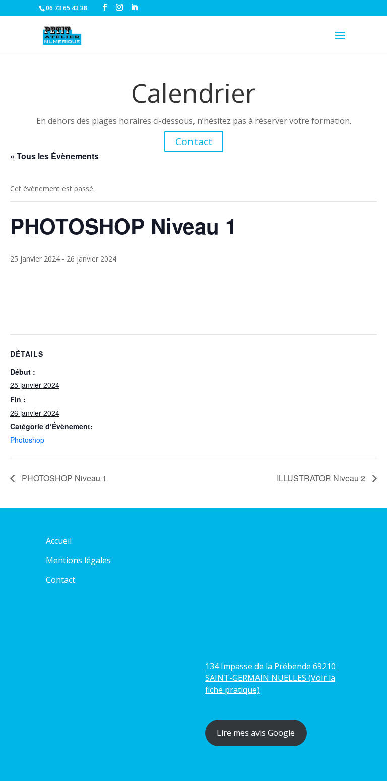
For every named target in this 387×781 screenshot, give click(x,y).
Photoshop (27, 440)
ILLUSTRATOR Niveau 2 (322, 478)
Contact (193, 141)
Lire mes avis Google (256, 732)
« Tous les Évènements (54, 156)
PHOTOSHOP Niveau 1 (63, 478)
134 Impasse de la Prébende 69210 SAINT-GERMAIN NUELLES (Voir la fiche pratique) (270, 678)
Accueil (59, 540)
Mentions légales (78, 560)
